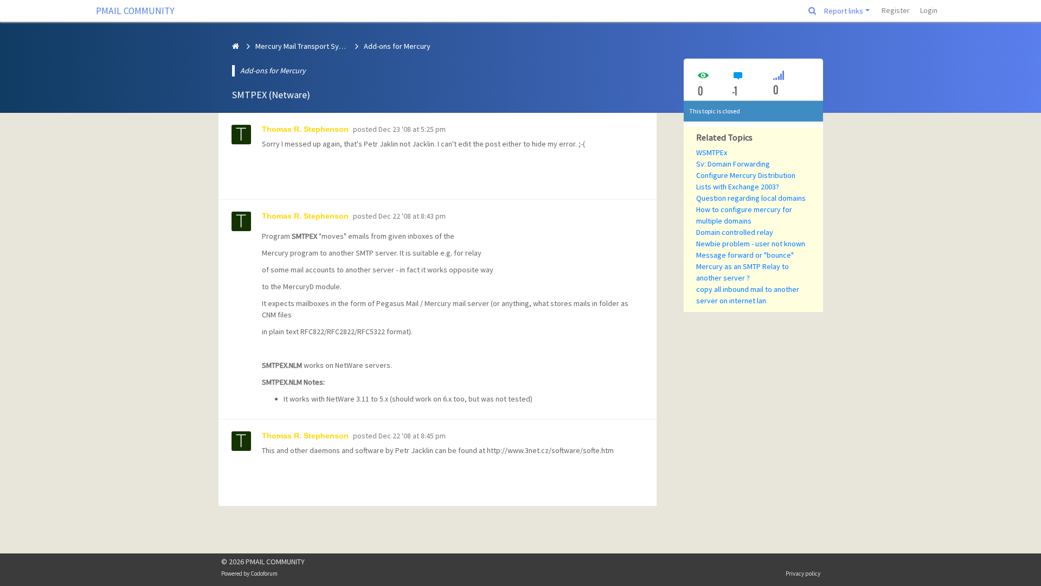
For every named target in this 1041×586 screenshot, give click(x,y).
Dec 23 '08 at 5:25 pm (412, 129)
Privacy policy (803, 573)
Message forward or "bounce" (745, 255)
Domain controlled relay (734, 232)
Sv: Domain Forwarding (733, 164)
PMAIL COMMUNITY (135, 11)
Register (896, 10)
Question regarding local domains (751, 198)
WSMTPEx (711, 152)
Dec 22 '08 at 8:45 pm (412, 436)
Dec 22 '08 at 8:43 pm (412, 216)
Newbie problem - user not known (750, 244)
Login (928, 10)
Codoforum (264, 573)
